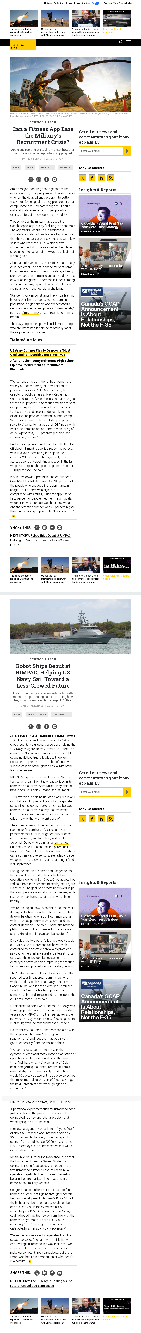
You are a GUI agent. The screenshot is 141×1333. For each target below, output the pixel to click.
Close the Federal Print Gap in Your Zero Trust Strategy (103, 225)
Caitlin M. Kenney (32, 706)
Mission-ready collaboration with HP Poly (102, 267)
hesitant (41, 1190)
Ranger (45, 753)
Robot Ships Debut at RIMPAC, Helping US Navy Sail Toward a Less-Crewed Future (40, 540)
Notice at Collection (54, 3)
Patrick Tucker (32, 158)
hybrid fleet (65, 1129)
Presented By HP (90, 274)
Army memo (30, 312)
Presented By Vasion (92, 231)
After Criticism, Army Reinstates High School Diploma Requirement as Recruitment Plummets (42, 365)
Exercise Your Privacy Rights (118, 3)
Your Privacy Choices (80, 3)
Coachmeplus (19, 226)
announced (61, 1157)
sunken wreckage (44, 740)
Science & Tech (43, 122)
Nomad (30, 753)
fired (71, 860)
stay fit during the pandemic (56, 226)
